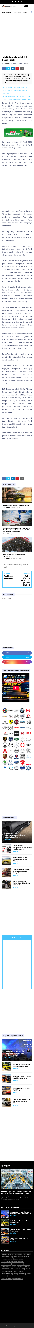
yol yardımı (12, 1276)
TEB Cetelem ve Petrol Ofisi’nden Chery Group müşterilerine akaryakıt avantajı (15, 90)
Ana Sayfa (12, 1326)
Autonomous (18, 1254)
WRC (23, 1268)
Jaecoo (20, 12)
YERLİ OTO (28, 1268)
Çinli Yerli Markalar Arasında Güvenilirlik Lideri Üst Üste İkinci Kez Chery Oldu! (16, 1192)
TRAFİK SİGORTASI (6, 1266)
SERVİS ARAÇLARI (6, 1263)
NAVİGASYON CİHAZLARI (17, 1261)
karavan (21, 1271)
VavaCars (17, 1268)
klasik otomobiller (7, 1273)
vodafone (4, 1276)
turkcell (29, 1273)
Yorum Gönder (6, 598)
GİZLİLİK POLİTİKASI (18, 1259)
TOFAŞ (25, 1263)
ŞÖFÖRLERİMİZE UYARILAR (22, 1276)
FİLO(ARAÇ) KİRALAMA (7, 1259)
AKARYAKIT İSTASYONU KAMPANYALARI (12, 564)
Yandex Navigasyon (7, 1271)
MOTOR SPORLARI (6, 1261)
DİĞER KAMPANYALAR (7, 1256)
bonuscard (25, 564)
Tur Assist (20, 1266)
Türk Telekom (5, 1268)
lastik (15, 1273)
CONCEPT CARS (27, 1254)
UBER (12, 1268)
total (26, 63)
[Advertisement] (17, 33)
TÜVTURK (27, 1266)
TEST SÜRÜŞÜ (19, 1263)
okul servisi (22, 1273)
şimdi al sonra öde (18, 1278)
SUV (13, 1263)
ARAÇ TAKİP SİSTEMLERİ (7, 1254)
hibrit (15, 1271)
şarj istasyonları (6, 1278)
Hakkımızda (21, 1326)
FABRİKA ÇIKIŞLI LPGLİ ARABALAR (21, 1256)
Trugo (14, 1266)
